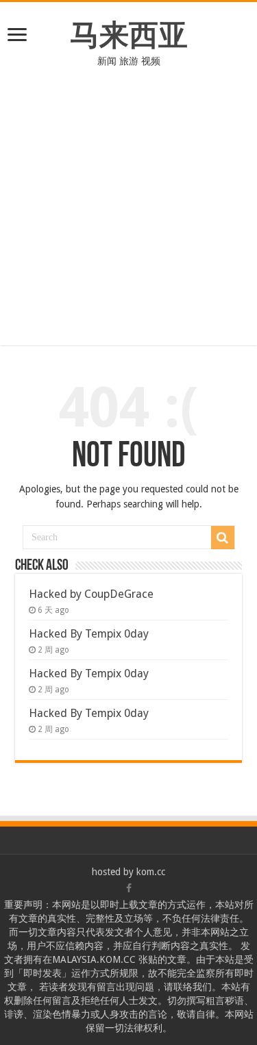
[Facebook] (129, 888)
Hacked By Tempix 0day (89, 633)
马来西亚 (129, 34)
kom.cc (150, 871)
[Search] (222, 537)
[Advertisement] (128, 216)
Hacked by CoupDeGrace (91, 594)
